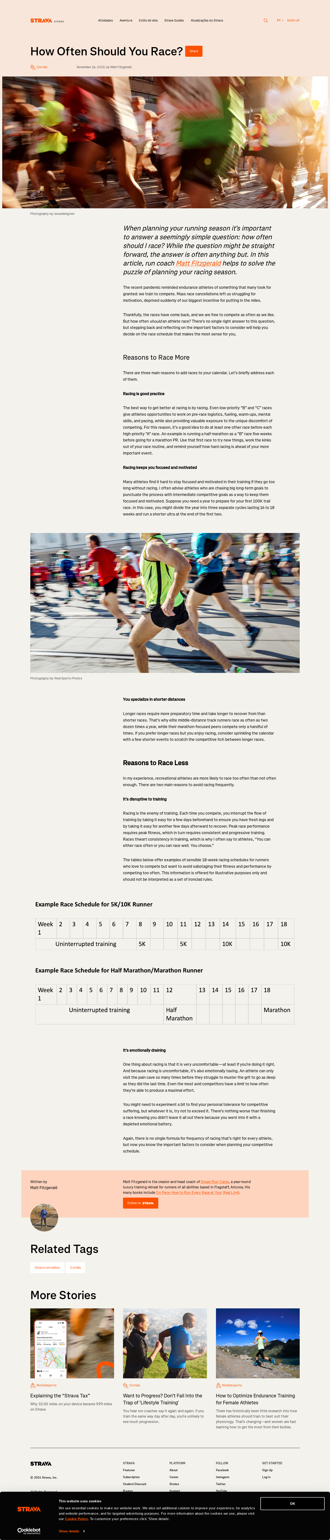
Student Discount (134, 1484)
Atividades (105, 20)
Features (129, 1470)
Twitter (221, 1484)
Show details (69, 1531)
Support (174, 1491)
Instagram (222, 1477)
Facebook (222, 1470)
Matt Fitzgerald (121, 67)
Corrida (75, 1268)
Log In (266, 1477)
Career (173, 1477)
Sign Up (267, 1470)
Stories (174, 1484)
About (173, 1470)
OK (292, 1503)
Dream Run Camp (215, 1181)
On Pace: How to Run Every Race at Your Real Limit (197, 1192)
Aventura (126, 20)
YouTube (221, 1491)
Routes (128, 1491)
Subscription (131, 1477)
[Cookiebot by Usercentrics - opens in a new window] (29, 1531)
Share (194, 51)
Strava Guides (174, 20)
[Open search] (266, 21)
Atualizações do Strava (207, 20)
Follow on (134, 1203)
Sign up (293, 20)
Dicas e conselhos (47, 1268)
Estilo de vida (148, 20)
